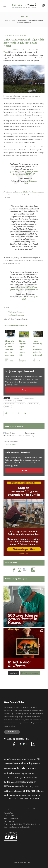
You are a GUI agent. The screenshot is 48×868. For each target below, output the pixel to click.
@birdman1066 (31, 289)
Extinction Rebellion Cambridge (26, 192)
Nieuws (13, 20)
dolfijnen (7, 769)
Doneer (24, 390)
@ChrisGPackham (29, 287)
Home (6, 20)
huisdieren (16, 774)
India (33, 774)
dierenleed (8, 763)
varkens (8, 795)
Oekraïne (15, 786)
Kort (17, 35)
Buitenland (8, 35)
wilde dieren (23, 799)
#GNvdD (7, 759)
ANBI (33, 809)
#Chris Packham (29, 398)
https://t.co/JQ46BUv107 (24, 174)
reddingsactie (18, 791)
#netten (19, 400)
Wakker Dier (8, 799)
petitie (6, 791)
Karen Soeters (29, 433)
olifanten (23, 786)
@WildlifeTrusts (31, 171)
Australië (25, 759)
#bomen (16, 398)
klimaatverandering (26, 781)
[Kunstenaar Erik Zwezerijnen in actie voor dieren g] (24, 648)
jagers (21, 778)
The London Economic (16, 312)
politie (11, 791)
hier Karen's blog (12, 441)
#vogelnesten (33, 403)
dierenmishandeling (22, 763)
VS (38, 795)
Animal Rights (16, 759)
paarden (36, 786)
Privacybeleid (8, 809)
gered (14, 768)
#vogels (7, 406)
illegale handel (26, 774)
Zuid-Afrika (36, 799)
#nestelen (8, 400)
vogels (34, 795)
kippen (13, 782)
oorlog (30, 786)
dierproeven (36, 763)
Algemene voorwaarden (22, 809)
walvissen (15, 799)
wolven (31, 799)
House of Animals (16, 436)
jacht (16, 777)
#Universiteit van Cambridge (14, 403)
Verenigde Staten (25, 795)
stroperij (35, 790)
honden (22, 768)
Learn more (12, 732)
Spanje (26, 790)
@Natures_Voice (17, 171)
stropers (41, 791)
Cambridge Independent (16, 315)
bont (35, 759)
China (39, 759)
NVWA (8, 786)
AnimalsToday (7, 49)
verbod (15, 795)
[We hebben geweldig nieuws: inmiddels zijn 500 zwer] (24, 606)
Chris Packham (35, 147)
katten (7, 781)
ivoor (12, 778)
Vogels (5, 52)
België (31, 759)
